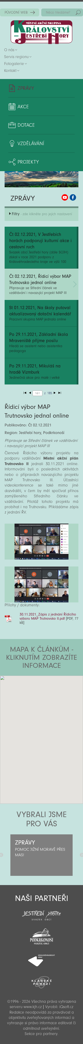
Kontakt (10, 70)
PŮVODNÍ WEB (16, 12)
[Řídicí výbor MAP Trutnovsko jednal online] (41, 542)
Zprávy (26, 88)
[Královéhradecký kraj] (41, 958)
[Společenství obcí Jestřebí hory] (41, 912)
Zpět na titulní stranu (41, 32)
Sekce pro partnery (41, 1033)
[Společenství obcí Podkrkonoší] (41, 935)
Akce (23, 107)
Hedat (78, 12)
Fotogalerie (14, 63)
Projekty (28, 162)
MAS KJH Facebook (73, 197)
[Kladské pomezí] (41, 980)
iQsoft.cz (66, 1006)
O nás (9, 49)
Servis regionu (16, 56)
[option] (41, 855)
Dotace (26, 125)
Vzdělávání (31, 144)
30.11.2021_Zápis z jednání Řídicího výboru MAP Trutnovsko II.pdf (48, 616)
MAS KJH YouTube (65, 197)
